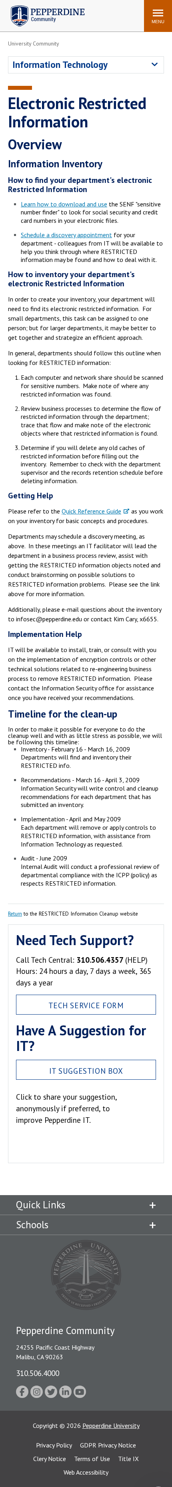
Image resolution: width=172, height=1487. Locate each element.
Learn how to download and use (64, 204)
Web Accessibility (86, 1472)
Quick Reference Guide (91, 511)
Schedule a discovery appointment (66, 235)
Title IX (128, 1459)
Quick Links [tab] (40, 1204)
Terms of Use (92, 1459)
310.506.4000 (37, 1373)
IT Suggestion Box (86, 1071)
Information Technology (60, 64)
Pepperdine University (111, 1426)
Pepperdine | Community (42, 7)
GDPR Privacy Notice (108, 1445)
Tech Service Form (86, 1005)
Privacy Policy (54, 1445)
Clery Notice (49, 1459)
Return (15, 913)
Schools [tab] (32, 1224)
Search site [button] (29, 12)
